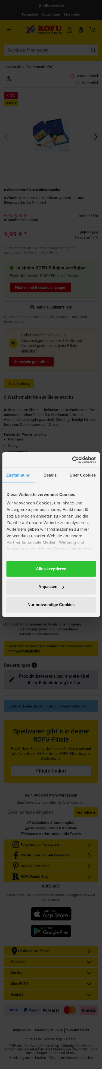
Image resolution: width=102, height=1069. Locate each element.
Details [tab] (50, 474)
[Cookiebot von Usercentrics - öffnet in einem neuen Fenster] (73, 459)
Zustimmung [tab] (18, 474)
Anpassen (47, 586)
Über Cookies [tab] (83, 474)
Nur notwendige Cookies (51, 604)
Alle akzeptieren (51, 568)
